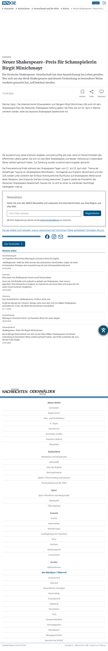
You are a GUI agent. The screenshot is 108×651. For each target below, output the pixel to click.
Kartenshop (54, 523)
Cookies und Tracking (97, 645)
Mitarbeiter (54, 630)
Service (54, 562)
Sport (54, 490)
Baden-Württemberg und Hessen (54, 477)
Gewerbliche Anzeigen (54, 588)
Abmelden (54, 444)
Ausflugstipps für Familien (54, 534)
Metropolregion (54, 472)
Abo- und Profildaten (54, 418)
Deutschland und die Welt (54, 483)
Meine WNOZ (54, 402)
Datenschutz (79, 645)
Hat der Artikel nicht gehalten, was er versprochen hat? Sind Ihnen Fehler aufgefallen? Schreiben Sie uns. (53, 230)
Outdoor (54, 544)
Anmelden (54, 408)
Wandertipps (54, 528)
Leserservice (54, 577)
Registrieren (54, 413)
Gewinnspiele (54, 549)
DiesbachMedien (54, 619)
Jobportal (54, 604)
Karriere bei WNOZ (54, 640)
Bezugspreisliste (54, 635)
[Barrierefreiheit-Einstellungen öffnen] (103, 330)
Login (96, 3)
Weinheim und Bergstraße (54, 457)
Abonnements (54, 567)
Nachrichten (54, 451)
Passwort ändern (54, 439)
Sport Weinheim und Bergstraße (54, 495)
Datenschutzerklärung (49, 220)
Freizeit (54, 513)
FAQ (54, 614)
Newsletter (54, 428)
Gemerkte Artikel (54, 434)
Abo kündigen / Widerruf (54, 572)
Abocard (54, 583)
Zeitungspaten (54, 624)
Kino (54, 539)
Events (54, 518)
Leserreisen (54, 555)
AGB (86, 645)
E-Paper (54, 423)
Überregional (54, 506)
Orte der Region (54, 467)
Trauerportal (54, 598)
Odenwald (54, 462)
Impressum (69, 645)
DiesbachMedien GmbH (14, 645)
